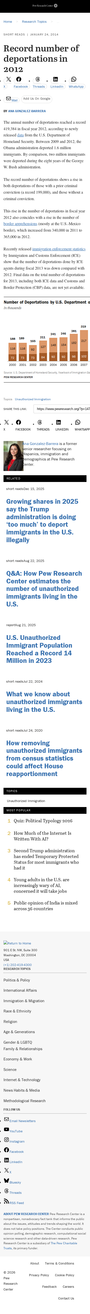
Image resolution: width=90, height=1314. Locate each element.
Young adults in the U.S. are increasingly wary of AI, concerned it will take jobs (41, 885)
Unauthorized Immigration (33, 399)
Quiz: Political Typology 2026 (43, 821)
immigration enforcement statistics (59, 248)
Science (10, 1069)
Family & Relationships (23, 1048)
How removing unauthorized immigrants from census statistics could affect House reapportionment (44, 758)
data (20, 134)
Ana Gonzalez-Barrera (27, 111)
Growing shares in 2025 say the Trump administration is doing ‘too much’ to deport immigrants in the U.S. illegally (42, 520)
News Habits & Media (22, 1090)
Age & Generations (19, 1031)
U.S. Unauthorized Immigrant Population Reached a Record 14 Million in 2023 (39, 649)
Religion (10, 1021)
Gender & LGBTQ (18, 1042)
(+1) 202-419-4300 (18, 965)
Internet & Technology (22, 1079)
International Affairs (20, 990)
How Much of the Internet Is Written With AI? (42, 836)
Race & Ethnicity (17, 1010)
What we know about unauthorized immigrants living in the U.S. (44, 702)
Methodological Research (25, 1100)
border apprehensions (20, 223)
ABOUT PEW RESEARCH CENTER (26, 1214)
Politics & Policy (17, 979)
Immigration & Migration (24, 1000)
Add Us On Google (36, 98)
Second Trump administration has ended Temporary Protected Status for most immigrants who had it (46, 859)
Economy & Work (18, 1058)
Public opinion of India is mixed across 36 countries (46, 905)
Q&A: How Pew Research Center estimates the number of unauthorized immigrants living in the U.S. (44, 588)
